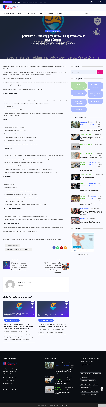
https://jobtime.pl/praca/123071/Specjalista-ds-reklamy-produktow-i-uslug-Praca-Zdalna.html (34, 239)
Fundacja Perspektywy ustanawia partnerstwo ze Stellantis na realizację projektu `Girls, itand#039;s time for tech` (91, 213)
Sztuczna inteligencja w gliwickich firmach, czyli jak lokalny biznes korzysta (63, 371)
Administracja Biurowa (12, 245)
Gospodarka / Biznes (8, 13)
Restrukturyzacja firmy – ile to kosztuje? (89, 147)
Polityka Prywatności (87, 361)
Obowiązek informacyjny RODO (90, 358)
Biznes (96, 384)
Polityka (42, 13)
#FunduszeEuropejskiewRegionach (91, 374)
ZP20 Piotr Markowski (10, 378)
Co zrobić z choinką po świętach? (87, 177)
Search (100, 72)
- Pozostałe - (84, 377)
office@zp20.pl (8, 383)
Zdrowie (50, 13)
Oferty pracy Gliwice (78, 102)
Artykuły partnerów (79, 86)
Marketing (27, 249)
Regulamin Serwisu (86, 365)
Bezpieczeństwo (85, 384)
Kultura (20, 13)
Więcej (66, 405)
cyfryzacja (84, 394)
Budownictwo (85, 387)
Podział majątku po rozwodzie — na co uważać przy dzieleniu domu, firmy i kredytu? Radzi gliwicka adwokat (91, 139)
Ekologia (93, 394)
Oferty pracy (60, 13)
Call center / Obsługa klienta (14, 249)
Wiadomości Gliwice (11, 332)
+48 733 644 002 (9, 380)
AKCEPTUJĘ (101, 405)
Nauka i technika (30, 13)
